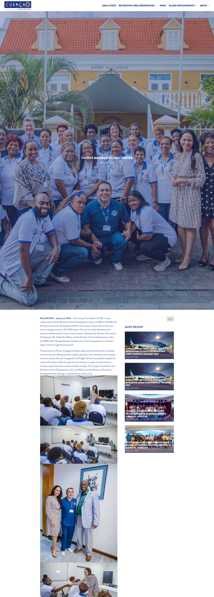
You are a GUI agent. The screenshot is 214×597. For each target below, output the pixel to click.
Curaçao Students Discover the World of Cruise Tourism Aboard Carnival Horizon (145, 414)
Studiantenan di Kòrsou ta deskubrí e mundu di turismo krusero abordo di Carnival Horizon (148, 445)
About (203, 5)
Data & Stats (109, 5)
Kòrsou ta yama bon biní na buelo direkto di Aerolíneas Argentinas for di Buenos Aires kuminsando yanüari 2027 (149, 381)
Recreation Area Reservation (136, 5)
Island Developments (182, 5)
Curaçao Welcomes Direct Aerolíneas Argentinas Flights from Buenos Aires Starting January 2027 (149, 351)
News (163, 5)
